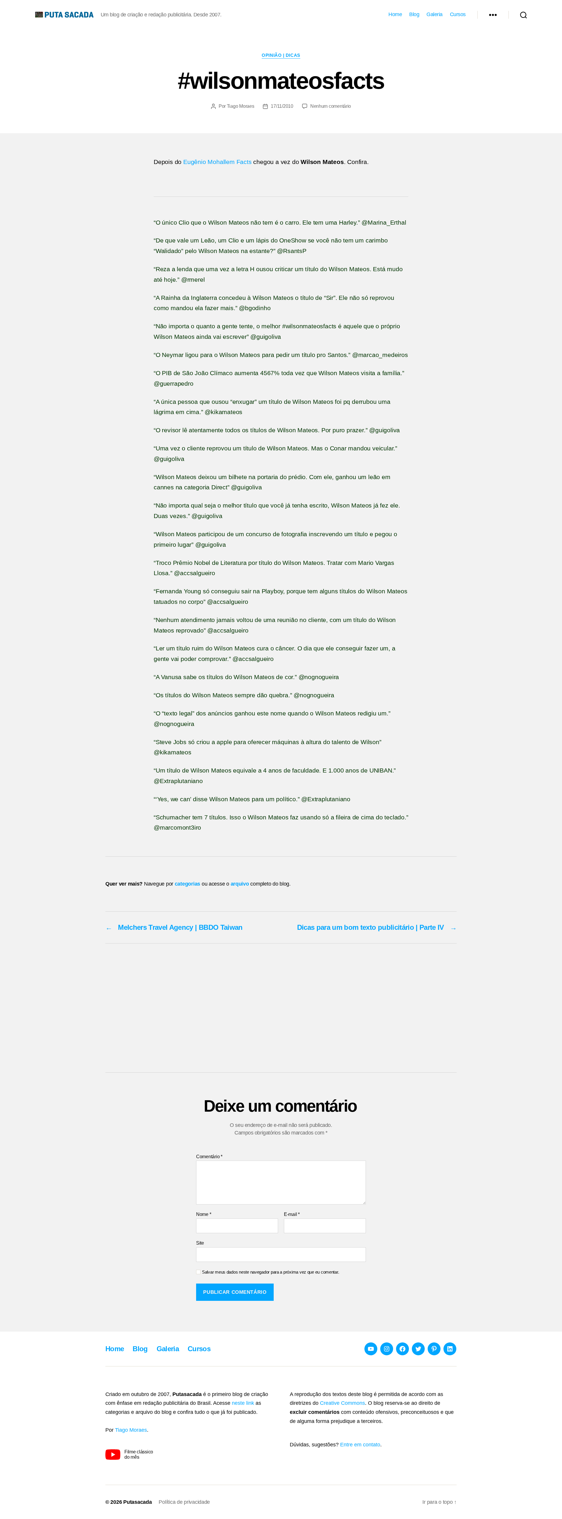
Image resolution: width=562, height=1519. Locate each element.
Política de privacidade (184, 1502)
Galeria (434, 14)
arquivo (240, 884)
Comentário (209, 1156)
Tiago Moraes (240, 106)
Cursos (458, 14)
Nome (203, 1214)
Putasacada (137, 1502)
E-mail (292, 1214)
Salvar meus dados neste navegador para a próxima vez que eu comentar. (270, 1271)
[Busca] (523, 14)
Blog (414, 14)
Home (395, 14)
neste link (243, 1403)
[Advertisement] (281, 1008)
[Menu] (492, 14)
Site (200, 1243)
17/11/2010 (282, 106)
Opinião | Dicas (281, 55)
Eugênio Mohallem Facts (217, 161)
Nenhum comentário (330, 106)
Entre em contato (360, 1445)
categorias (187, 884)
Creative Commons (342, 1403)
